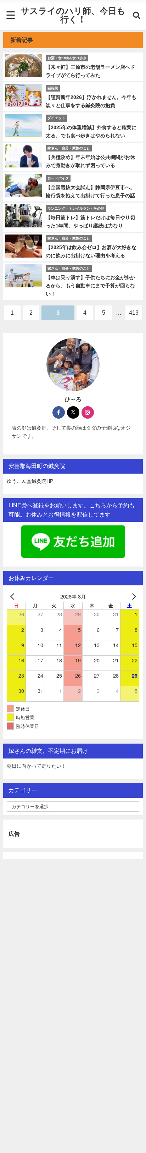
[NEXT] (132, 596)
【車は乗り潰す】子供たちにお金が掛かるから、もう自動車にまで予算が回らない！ (90, 285)
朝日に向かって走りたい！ (36, 765)
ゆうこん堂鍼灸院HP (30, 481)
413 (134, 312)
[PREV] (13, 596)
